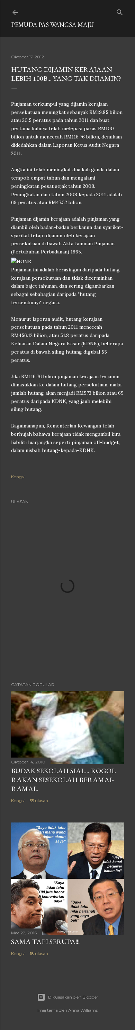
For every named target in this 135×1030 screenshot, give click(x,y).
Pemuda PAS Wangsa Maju (52, 25)
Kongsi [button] (18, 476)
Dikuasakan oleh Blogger (73, 997)
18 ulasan (39, 953)
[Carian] (120, 11)
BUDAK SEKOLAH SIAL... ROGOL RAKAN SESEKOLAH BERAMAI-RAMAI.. (63, 779)
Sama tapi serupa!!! (45, 941)
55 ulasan (39, 800)
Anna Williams (83, 1010)
